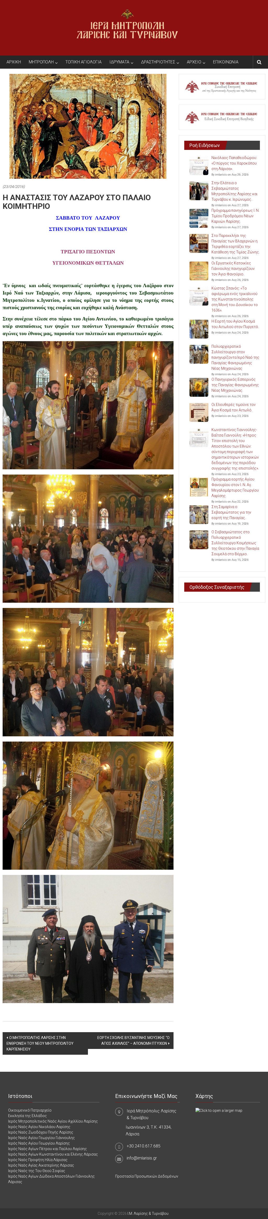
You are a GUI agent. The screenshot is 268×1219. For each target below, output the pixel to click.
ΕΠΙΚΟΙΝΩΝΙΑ (225, 61)
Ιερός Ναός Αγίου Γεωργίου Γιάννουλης (41, 1138)
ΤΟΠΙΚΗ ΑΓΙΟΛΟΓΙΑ (83, 61)
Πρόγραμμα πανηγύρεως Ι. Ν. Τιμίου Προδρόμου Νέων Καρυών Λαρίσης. (235, 216)
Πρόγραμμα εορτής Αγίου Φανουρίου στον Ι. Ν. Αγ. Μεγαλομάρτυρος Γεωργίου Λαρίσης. (235, 487)
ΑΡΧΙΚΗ (14, 61)
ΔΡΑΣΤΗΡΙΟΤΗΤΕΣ (158, 61)
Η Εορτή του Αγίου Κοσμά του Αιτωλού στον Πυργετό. (235, 324)
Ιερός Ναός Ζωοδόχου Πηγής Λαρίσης (40, 1132)
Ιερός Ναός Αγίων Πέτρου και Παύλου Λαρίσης (47, 1149)
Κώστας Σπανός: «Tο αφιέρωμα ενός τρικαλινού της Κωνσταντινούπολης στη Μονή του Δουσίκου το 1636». (234, 299)
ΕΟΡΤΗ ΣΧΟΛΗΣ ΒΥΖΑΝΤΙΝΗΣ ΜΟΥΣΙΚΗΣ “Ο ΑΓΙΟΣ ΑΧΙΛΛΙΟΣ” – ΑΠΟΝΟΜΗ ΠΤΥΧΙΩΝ (133, 1041)
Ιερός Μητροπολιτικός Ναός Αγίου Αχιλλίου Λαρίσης (53, 1121)
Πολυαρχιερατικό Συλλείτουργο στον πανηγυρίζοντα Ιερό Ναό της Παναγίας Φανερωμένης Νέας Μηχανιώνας (235, 357)
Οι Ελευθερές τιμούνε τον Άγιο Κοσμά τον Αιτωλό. (233, 407)
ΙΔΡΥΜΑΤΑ (119, 61)
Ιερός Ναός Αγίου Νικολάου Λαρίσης (39, 1127)
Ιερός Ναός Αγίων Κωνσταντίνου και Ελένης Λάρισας (53, 1154)
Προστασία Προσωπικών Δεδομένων (146, 1176)
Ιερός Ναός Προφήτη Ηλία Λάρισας (38, 1160)
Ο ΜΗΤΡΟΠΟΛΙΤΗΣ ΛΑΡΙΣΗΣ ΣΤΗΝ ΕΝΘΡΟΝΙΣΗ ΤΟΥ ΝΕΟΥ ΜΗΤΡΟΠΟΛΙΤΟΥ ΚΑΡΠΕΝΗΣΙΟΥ (40, 1043)
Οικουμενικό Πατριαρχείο (30, 1110)
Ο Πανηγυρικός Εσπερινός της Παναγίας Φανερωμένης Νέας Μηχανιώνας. (235, 385)
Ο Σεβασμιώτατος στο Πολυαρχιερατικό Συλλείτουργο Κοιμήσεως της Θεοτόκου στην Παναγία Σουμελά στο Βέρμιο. (235, 543)
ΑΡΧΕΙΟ (194, 61)
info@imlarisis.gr (142, 1158)
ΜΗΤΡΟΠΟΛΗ (41, 61)
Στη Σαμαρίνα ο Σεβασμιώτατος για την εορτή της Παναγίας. (231, 512)
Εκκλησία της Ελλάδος (27, 1116)
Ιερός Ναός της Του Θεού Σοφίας (36, 1171)
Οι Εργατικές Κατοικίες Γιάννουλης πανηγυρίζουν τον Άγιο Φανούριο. (233, 268)
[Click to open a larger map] (219, 1110)
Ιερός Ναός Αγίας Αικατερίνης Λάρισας (41, 1165)
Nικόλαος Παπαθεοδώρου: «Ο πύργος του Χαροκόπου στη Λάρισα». (234, 163)
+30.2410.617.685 (143, 1146)
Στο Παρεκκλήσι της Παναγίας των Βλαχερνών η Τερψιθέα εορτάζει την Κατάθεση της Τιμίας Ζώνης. (235, 243)
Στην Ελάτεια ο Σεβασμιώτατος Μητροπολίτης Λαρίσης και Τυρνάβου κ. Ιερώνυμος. (234, 191)
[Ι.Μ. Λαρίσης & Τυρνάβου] (127, 27)
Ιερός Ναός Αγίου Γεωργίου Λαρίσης (39, 1143)
